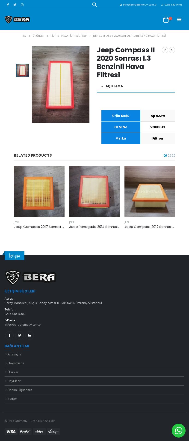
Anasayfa (14, 354)
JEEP (16, 222)
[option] (22, 70)
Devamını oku (57, 174)
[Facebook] (8, 5)
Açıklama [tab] (114, 86)
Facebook (9, 335)
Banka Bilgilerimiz (20, 390)
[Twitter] (15, 5)
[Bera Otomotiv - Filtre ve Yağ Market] (17, 19)
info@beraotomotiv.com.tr (140, 4)
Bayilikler (14, 381)
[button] (165, 155)
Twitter (19, 335)
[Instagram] (22, 5)
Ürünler (13, 372)
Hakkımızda (16, 363)
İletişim (13, 398)
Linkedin (29, 335)
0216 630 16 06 (173, 4)
